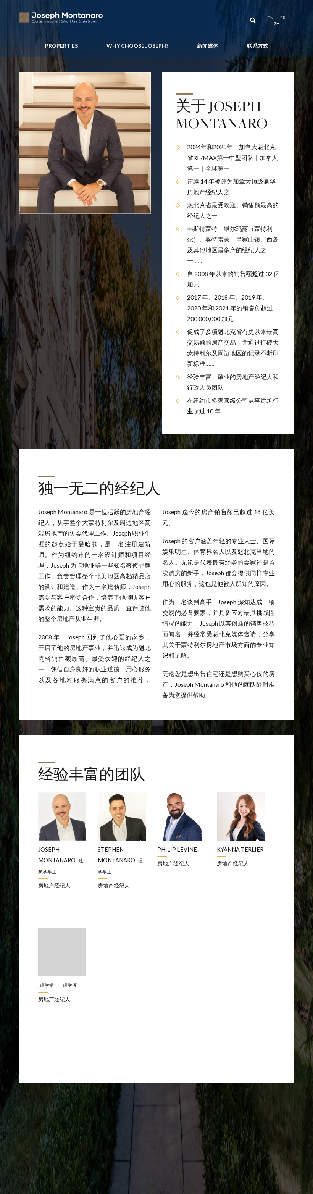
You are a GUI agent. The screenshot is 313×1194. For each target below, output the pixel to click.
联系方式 (257, 45)
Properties (61, 45)
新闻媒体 (207, 45)
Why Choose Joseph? (137, 45)
